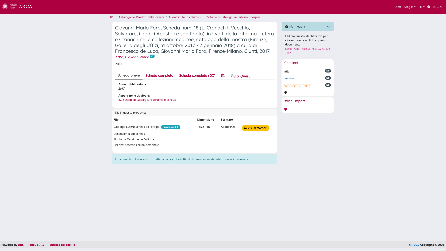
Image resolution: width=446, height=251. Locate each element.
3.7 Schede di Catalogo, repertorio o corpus (231, 17)
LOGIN (437, 7)
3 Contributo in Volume (183, 17)
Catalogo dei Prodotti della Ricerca (141, 17)
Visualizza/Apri (257, 128)
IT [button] (421, 7)
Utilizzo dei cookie (62, 245)
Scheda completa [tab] (159, 75)
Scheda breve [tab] (129, 75)
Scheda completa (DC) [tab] (197, 75)
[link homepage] (19, 7)
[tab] (223, 75)
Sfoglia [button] (408, 7)
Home (398, 7)
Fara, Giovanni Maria (132, 57)
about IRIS (36, 245)
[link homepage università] (42, 7)
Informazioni (296, 26)
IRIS (112, 17)
